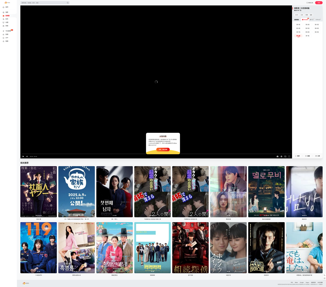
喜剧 (311, 15)
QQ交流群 (320, 282)
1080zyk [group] (318, 19)
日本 (302, 15)
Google (302, 282)
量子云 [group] (312, 19)
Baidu (296, 282)
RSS (292, 282)
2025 (296, 15)
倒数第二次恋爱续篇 (301, 8)
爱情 (307, 15)
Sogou (307, 282)
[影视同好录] (7, 3)
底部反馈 (313, 282)
